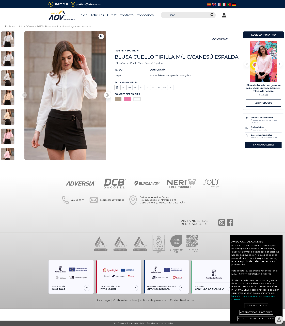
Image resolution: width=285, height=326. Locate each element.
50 (171, 87)
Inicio (83, 15)
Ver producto (263, 103)
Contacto (126, 15)
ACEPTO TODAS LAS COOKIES (256, 312)
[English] (213, 4)
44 (153, 87)
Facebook (230, 222)
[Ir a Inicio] (62, 15)
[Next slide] (280, 64)
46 (159, 87)
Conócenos (145, 15)
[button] (107, 95)
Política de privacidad (154, 300)
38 (135, 87)
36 (129, 87)
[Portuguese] (228, 4)
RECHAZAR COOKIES (256, 305)
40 (141, 87)
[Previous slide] (247, 64)
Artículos (97, 15)
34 (123, 87)
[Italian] (223, 4)
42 (147, 87)
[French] (218, 4)
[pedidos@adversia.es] (105, 206)
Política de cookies (125, 300)
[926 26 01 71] (71, 206)
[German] (234, 4)
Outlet (111, 15)
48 (164, 87)
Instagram (221, 222)
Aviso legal (104, 300)
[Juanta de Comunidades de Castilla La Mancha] (214, 272)
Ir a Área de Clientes (263, 145)
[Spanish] (208, 4)
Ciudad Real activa (182, 300)
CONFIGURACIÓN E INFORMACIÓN (256, 318)
